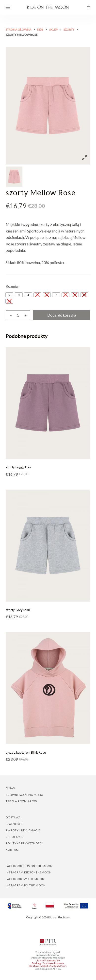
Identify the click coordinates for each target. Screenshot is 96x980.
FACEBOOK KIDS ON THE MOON (29, 866)
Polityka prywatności (24, 843)
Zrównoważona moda (24, 794)
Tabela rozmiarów (21, 801)
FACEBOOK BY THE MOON (25, 879)
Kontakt (13, 849)
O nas (10, 788)
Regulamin (15, 836)
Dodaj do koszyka (61, 315)
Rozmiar (12, 286)
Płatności (14, 824)
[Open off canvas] (8, 7)
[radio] (9, 295)
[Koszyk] (88, 7)
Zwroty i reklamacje (23, 830)
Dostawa (13, 817)
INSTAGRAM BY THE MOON (26, 885)
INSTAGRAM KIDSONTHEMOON (28, 872)
